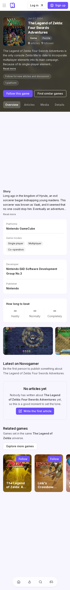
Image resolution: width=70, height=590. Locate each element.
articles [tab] (29, 104)
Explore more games (20, 446)
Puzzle (46, 38)
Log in (34, 5)
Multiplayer (35, 243)
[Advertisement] (35, 149)
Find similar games (50, 93)
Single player (15, 243)
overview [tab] (11, 104)
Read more (9, 68)
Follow (23, 459)
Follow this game (17, 93)
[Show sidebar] (4, 5)
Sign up (60, 5)
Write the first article (38, 411)
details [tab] (59, 104)
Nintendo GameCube (20, 228)
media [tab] (44, 104)
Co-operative (16, 249)
